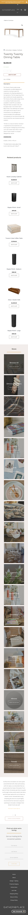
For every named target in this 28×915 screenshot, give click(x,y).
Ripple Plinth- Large (14, 330)
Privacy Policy (14, 900)
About (14, 877)
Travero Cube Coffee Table (14, 238)
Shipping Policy (14, 893)
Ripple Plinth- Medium (14, 269)
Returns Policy (14, 897)
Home (14, 874)
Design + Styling (14, 880)
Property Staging (14, 884)
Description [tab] (7, 84)
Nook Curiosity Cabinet (14, 176)
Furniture (11, 20)
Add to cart (12, 74)
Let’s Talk (14, 890)
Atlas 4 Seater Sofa (14, 300)
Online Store (14, 887)
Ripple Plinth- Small (14, 207)
